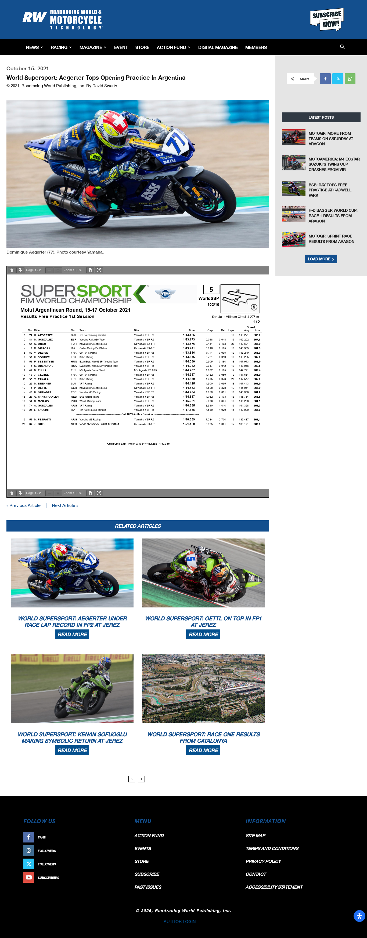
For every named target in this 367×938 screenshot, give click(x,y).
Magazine (91, 47)
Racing (59, 47)
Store (142, 47)
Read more (72, 634)
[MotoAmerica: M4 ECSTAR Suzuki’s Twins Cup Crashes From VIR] (293, 162)
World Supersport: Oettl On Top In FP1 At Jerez (203, 621)
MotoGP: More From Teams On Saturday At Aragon (331, 138)
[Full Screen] (99, 270)
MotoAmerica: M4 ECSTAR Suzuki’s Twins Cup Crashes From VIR (334, 164)
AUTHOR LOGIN (180, 921)
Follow (115, 850)
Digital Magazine (218, 47)
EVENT (121, 47)
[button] (342, 47)
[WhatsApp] (350, 78)
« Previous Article (23, 505)
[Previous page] (12, 270)
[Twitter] (337, 78)
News (32, 47)
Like (118, 837)
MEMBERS (256, 47)
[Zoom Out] (49, 270)
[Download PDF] (90, 270)
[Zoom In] (58, 270)
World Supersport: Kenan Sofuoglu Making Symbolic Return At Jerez (72, 737)
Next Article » (65, 505)
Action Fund (171, 47)
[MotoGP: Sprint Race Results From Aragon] (293, 239)
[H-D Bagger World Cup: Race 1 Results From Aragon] (293, 214)
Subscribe (112, 877)
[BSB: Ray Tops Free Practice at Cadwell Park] (293, 188)
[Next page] (20, 270)
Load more (319, 259)
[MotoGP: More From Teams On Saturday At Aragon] (293, 137)
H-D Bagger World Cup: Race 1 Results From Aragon (333, 215)
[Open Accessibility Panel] (359, 916)
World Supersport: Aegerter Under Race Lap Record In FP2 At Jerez (72, 621)
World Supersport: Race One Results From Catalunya (203, 737)
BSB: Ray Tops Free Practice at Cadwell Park (330, 189)
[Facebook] (325, 78)
